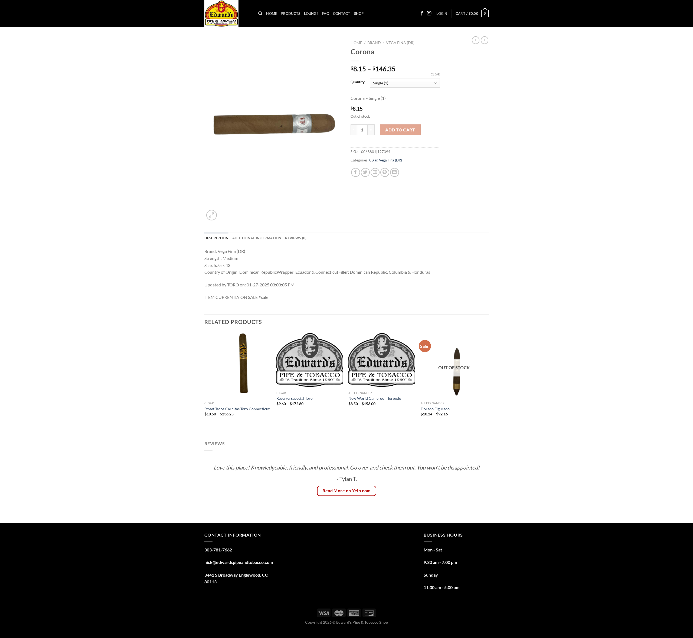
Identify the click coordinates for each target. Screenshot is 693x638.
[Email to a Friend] (375, 172)
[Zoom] (211, 215)
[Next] (487, 381)
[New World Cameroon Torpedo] (381, 360)
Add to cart (400, 129)
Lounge (311, 13)
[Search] (260, 13)
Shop (359, 13)
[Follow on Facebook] (422, 13)
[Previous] (205, 381)
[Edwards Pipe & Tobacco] (227, 13)
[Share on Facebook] (355, 172)
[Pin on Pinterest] (384, 172)
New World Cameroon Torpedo (374, 398)
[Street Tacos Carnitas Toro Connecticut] (237, 365)
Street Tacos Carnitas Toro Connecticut (237, 408)
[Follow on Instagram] (429, 13)
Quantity (358, 82)
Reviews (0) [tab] (295, 238)
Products (290, 13)
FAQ (325, 13)
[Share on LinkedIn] (394, 172)
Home (271, 13)
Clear (435, 74)
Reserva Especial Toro (294, 398)
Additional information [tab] (257, 238)
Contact (341, 13)
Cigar (373, 160)
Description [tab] (216, 238)
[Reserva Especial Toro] (309, 360)
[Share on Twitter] (365, 172)
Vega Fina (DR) (400, 43)
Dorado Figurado (435, 408)
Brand (374, 43)
